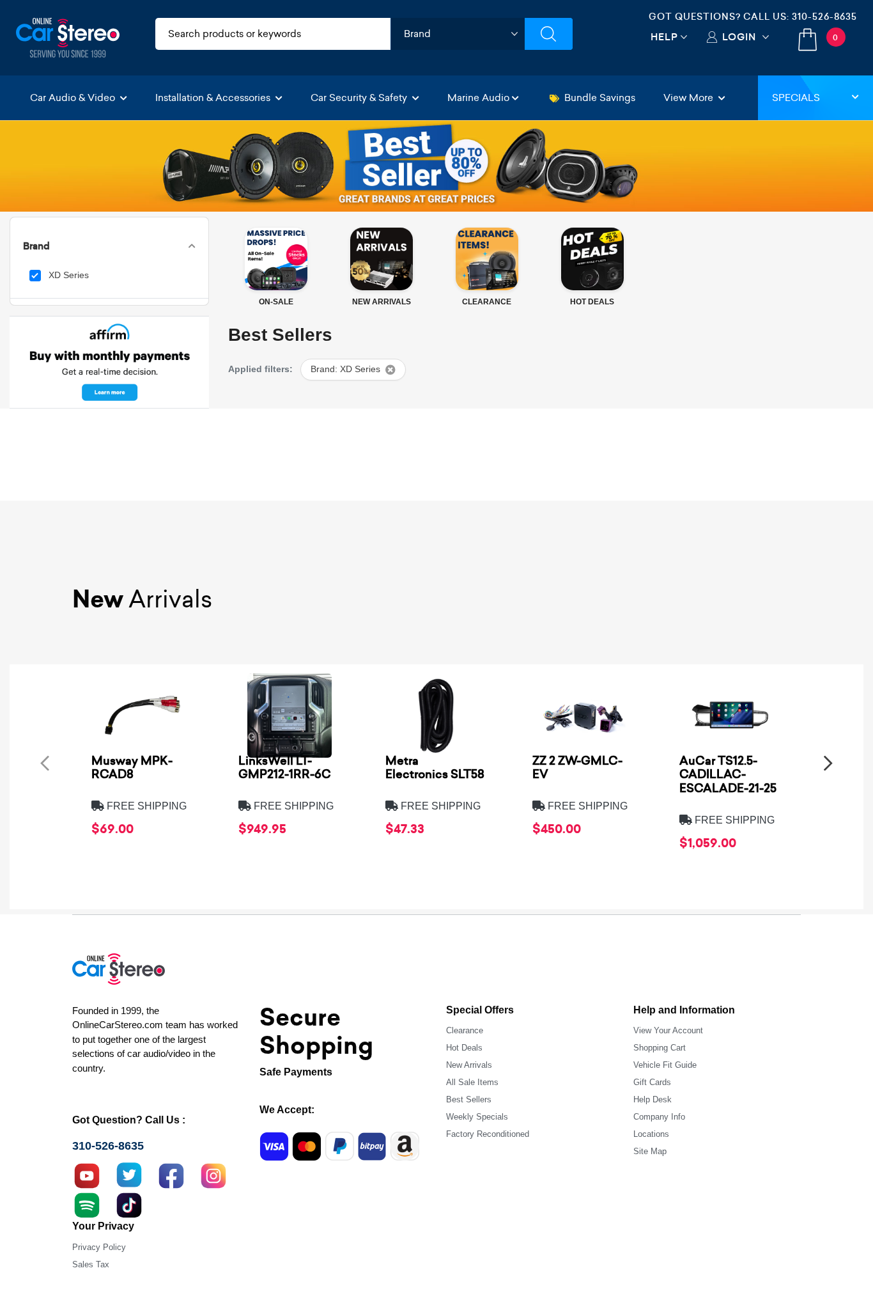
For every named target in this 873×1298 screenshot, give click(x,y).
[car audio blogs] (87, 1204)
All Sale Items (472, 1082)
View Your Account (668, 1030)
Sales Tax (90, 1264)
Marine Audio (478, 97)
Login (739, 36)
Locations (651, 1134)
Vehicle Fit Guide (665, 1065)
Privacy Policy (99, 1247)
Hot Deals (464, 1047)
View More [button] (689, 97)
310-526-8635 (824, 16)
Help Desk (652, 1099)
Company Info (659, 1117)
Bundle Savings (599, 97)
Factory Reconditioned (487, 1134)
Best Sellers (468, 1099)
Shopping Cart (659, 1047)
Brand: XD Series (345, 369)
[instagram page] (213, 1175)
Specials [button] (796, 97)
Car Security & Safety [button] (360, 97)
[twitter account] (129, 1175)
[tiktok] (129, 1204)
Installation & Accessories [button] (214, 97)
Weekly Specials (477, 1117)
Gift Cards (652, 1082)
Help (664, 36)
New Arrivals (469, 1065)
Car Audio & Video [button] (74, 97)
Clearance (464, 1030)
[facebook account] (171, 1175)
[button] (44, 763)
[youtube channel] (87, 1175)
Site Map (650, 1151)
